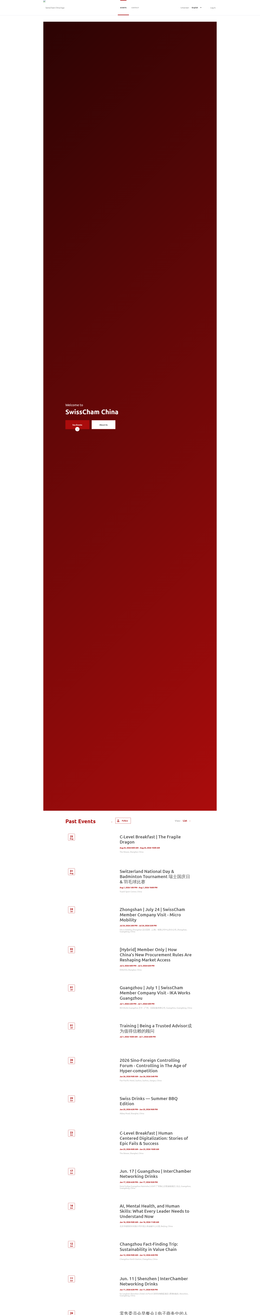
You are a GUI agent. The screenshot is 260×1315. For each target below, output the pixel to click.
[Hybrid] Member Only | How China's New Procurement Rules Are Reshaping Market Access (156, 954)
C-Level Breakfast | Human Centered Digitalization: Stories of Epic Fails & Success (154, 1138)
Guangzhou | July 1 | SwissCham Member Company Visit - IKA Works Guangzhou (155, 993)
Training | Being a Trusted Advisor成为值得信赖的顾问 (156, 1028)
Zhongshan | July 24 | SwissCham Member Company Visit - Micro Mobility (152, 914)
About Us (103, 424)
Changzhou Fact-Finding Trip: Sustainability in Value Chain (149, 1246)
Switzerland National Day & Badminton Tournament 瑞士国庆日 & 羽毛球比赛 (155, 876)
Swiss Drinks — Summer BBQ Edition (149, 1101)
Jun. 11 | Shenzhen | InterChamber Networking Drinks (154, 1281)
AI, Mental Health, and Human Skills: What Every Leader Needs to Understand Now (154, 1211)
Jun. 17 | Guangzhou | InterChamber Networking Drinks (155, 1173)
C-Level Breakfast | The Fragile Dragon (150, 839)
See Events (77, 424)
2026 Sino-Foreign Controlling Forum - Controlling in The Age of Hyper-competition (153, 1065)
